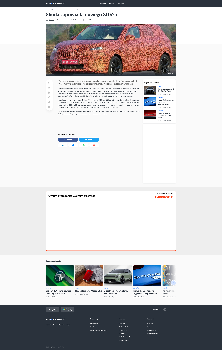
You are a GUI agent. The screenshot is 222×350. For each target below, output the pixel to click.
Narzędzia (122, 319)
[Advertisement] (159, 153)
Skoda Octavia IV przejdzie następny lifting (164, 115)
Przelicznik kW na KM (124, 337)
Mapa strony (94, 319)
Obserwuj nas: (155, 309)
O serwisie (150, 323)
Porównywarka (123, 330)
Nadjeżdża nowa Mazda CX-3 (88, 290)
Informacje (150, 319)
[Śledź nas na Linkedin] (164, 309)
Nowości (160, 97)
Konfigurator (122, 323)
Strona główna (94, 323)
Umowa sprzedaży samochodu (98, 330)
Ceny (159, 86)
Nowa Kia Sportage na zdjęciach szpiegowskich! (145, 292)
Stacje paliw (122, 333)
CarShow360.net (123, 327)
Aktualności (93, 327)
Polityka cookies (151, 330)
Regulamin (150, 327)
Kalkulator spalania (124, 340)
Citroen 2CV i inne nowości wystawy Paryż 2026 (58, 292)
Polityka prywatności (152, 333)
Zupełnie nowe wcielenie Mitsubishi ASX (116, 292)
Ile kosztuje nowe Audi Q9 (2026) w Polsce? (166, 90)
